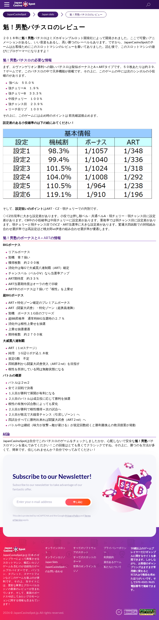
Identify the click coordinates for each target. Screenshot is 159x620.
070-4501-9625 (145, 582)
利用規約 (109, 557)
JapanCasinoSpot (16, 14)
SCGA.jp (135, 574)
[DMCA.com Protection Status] (130, 613)
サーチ (148, 5)
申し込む (78, 502)
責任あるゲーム (112, 562)
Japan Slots (51, 562)
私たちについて (112, 566)
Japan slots (48, 14)
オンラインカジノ (55, 557)
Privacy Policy (72, 515)
